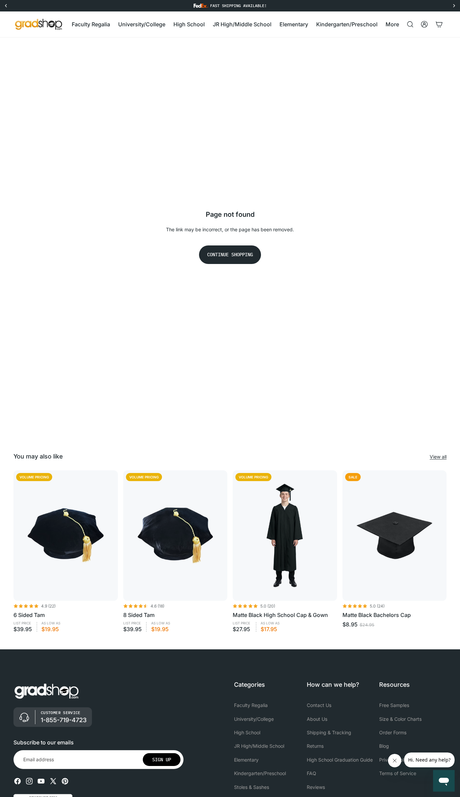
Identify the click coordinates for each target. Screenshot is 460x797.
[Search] (410, 24)
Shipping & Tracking (329, 732)
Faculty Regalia (251, 705)
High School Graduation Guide (340, 759)
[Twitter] (53, 781)
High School (247, 732)
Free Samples (394, 705)
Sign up (161, 759)
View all (438, 457)
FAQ (311, 773)
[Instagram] (29, 781)
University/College (254, 718)
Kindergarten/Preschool (260, 773)
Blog (384, 746)
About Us (317, 718)
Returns (315, 746)
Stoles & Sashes (251, 787)
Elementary (246, 759)
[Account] (424, 24)
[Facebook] (17, 781)
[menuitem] (392, 24)
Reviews (316, 787)
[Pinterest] (65, 781)
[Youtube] (41, 781)
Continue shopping (230, 255)
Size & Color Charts (400, 718)
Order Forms (392, 732)
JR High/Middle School (259, 746)
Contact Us (319, 705)
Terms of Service (397, 773)
